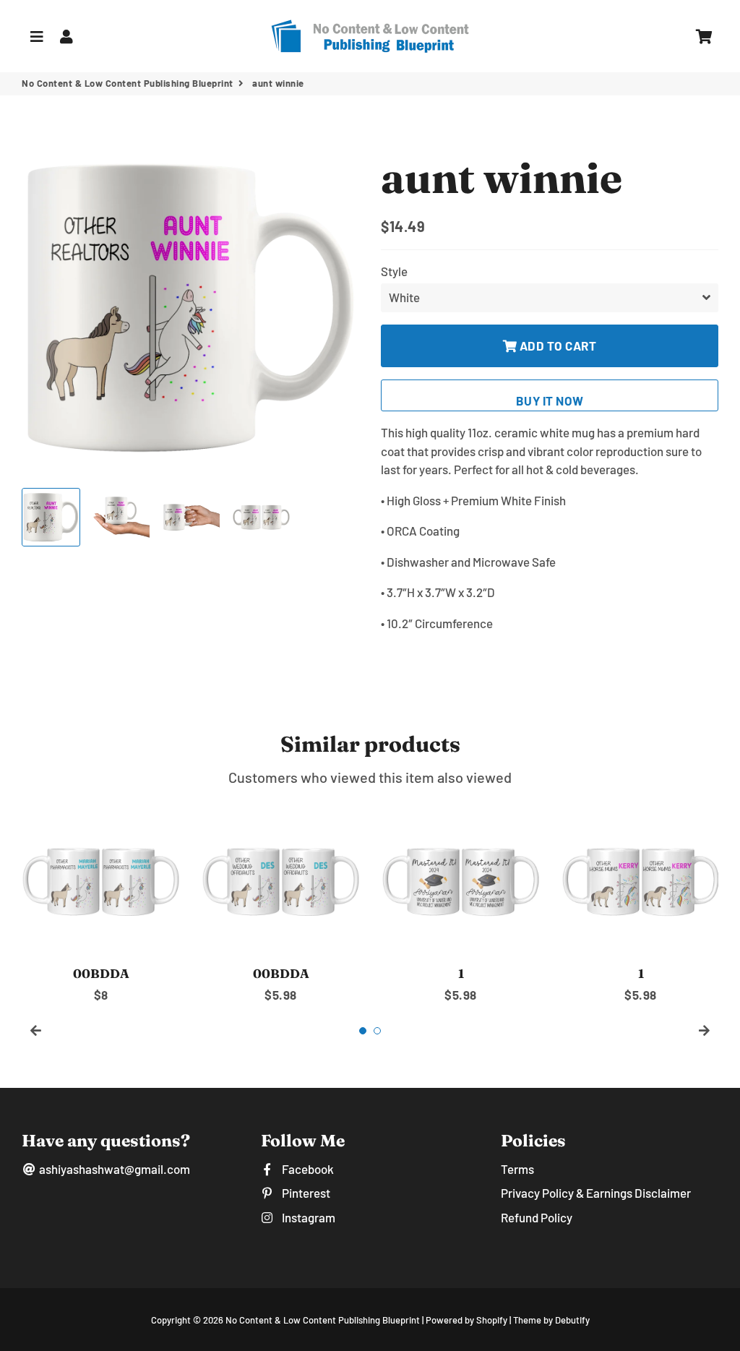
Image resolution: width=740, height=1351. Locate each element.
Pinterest (305, 1192)
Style (394, 271)
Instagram (307, 1217)
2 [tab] (377, 1030)
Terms (517, 1169)
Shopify (491, 1320)
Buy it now (550, 400)
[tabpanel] (101, 902)
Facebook (306, 1169)
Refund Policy (536, 1217)
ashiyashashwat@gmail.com (113, 1169)
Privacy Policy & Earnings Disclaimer (596, 1192)
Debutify (572, 1320)
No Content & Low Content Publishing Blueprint (127, 83)
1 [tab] (362, 1030)
